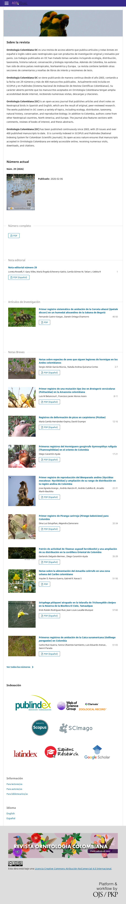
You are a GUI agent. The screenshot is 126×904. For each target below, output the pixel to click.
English (11, 813)
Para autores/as (14, 789)
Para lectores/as (14, 784)
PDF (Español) (20, 277)
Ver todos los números (18, 666)
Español (11, 818)
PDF (15, 235)
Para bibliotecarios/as (17, 793)
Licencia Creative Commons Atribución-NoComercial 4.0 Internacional (73, 868)
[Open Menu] (6, 3)
